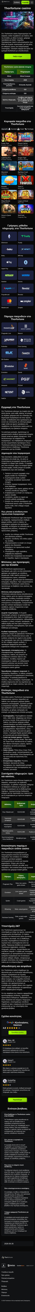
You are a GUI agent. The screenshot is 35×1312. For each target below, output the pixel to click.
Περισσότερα (17, 1100)
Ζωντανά (14, 129)
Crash (22, 129)
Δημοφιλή (5, 129)
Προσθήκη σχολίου (17, 1032)
